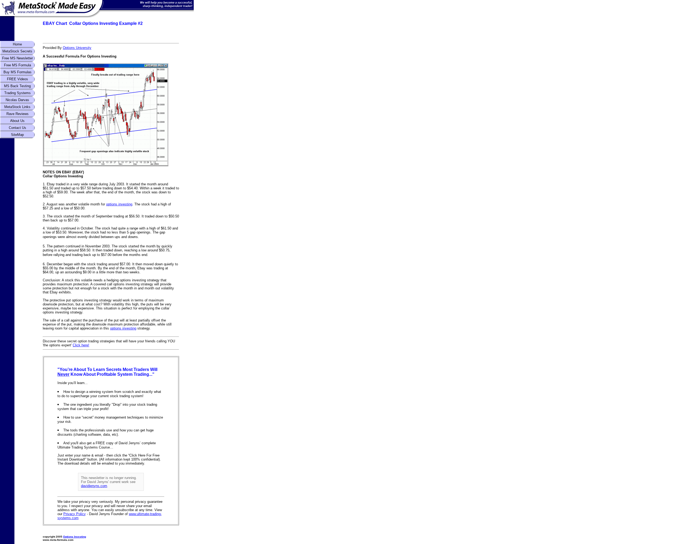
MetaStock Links (17, 107)
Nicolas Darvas (17, 100)
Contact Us (17, 128)
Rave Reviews (17, 114)
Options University (77, 48)
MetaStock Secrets (17, 51)
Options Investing (74, 536)
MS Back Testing (17, 86)
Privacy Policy (74, 514)
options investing (119, 204)
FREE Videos (17, 79)
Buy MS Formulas (17, 72)
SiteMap (17, 135)
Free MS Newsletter (17, 58)
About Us (17, 121)
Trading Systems (17, 93)
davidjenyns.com (94, 486)
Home (17, 44)
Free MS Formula (17, 65)
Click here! (81, 345)
